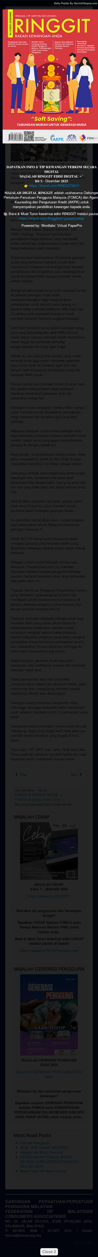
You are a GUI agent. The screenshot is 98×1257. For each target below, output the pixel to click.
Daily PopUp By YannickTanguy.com (75, 3)
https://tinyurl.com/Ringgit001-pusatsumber (51, 218)
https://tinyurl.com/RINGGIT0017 (54, 185)
